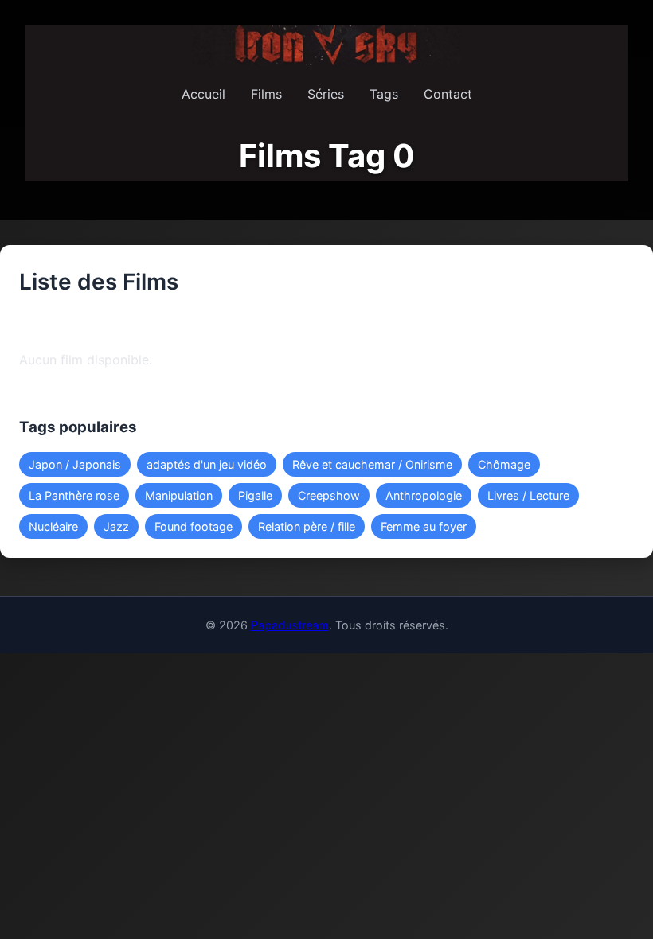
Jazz (116, 526)
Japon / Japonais (75, 464)
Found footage (193, 526)
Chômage (504, 464)
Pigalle (255, 495)
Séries (325, 94)
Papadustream (290, 625)
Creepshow (329, 495)
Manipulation (179, 495)
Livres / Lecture (528, 495)
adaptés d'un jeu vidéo (207, 464)
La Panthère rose (74, 495)
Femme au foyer (424, 526)
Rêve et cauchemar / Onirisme (372, 464)
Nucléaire (53, 526)
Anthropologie (423, 495)
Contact (448, 94)
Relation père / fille (306, 526)
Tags (384, 94)
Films (266, 94)
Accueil (203, 94)
